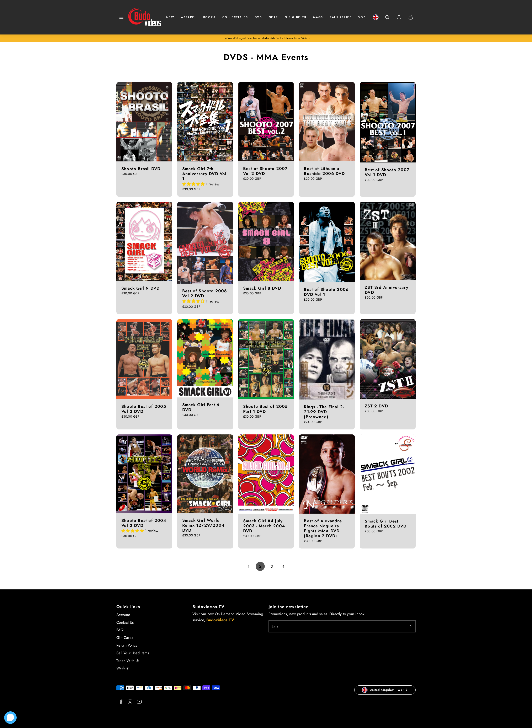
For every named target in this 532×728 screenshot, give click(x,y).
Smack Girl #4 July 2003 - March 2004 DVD (264, 526)
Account (123, 614)
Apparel (188, 17)
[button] (121, 17)
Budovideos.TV (208, 607)
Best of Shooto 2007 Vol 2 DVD (265, 171)
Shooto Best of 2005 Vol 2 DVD (143, 408)
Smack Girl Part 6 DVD (200, 407)
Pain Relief (341, 17)
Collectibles (235, 17)
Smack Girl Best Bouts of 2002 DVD (385, 523)
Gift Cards (124, 637)
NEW (170, 17)
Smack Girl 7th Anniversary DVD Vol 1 (204, 174)
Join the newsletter (288, 607)
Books (209, 17)
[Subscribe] (410, 626)
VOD (362, 17)
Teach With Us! (128, 660)
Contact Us (125, 622)
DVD (258, 17)
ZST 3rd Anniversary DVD (386, 289)
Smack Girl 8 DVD (262, 288)
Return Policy (127, 645)
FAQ (119, 630)
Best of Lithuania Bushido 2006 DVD (324, 171)
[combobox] (387, 19)
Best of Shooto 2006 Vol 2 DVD (204, 293)
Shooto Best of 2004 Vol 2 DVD (143, 523)
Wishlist (122, 668)
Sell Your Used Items (132, 653)
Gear (273, 17)
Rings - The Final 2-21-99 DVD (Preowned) (324, 412)
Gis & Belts (296, 17)
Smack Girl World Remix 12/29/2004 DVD (203, 525)
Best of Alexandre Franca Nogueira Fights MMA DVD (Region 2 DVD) (323, 528)
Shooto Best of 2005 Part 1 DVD (265, 408)
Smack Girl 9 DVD (140, 288)
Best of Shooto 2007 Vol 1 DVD (387, 172)
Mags (318, 17)
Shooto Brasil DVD (140, 169)
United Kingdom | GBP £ (389, 690)
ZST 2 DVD (376, 406)
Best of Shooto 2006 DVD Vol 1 (326, 292)
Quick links (128, 607)
